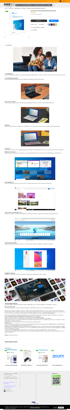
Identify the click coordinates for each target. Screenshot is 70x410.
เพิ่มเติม (49, 5)
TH (64, 1)
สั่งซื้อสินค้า (39, 20)
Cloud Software (37, 27)
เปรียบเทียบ (42, 24)
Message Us (54, 20)
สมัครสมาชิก (56, 1)
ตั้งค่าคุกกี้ (55, 407)
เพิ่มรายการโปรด (34, 24)
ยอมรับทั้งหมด (61, 407)
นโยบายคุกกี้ (14, 408)
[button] (54, 5)
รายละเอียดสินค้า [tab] (8, 45)
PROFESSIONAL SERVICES (40, 5)
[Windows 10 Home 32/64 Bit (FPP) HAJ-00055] (17, 22)
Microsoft (42, 27)
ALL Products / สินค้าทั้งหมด (26, 5)
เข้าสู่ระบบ (50, 1)
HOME (17, 5)
